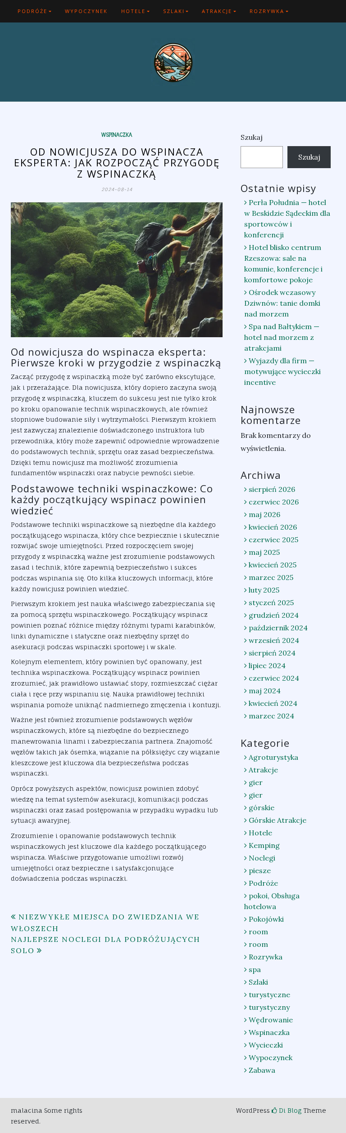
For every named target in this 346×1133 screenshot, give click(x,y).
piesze (260, 870)
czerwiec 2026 (274, 501)
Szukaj (252, 137)
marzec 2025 (271, 577)
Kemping (264, 845)
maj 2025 (264, 552)
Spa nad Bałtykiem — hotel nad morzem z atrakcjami (281, 337)
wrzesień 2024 (274, 640)
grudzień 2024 (274, 615)
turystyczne (269, 994)
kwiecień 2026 (273, 526)
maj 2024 (265, 690)
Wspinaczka (116, 135)
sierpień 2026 (272, 489)
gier (256, 782)
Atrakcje (217, 11)
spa (255, 969)
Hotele (133, 11)
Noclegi (262, 857)
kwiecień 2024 (273, 703)
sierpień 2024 (272, 652)
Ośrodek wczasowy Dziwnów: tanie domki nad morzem (282, 303)
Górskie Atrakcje (277, 820)
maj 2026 (264, 514)
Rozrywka (267, 11)
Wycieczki (266, 1044)
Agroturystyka (273, 757)
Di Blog (289, 1110)
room (258, 931)
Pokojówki (266, 918)
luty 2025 (264, 589)
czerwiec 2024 (274, 678)
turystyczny (269, 1007)
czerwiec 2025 (273, 539)
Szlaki (174, 11)
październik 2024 (278, 627)
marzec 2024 (271, 715)
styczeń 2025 (271, 602)
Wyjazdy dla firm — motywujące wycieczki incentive (282, 371)
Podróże (32, 11)
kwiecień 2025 (272, 564)
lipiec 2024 (267, 665)
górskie (261, 807)
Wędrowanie (271, 1019)
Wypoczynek (86, 11)
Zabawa (262, 1070)
